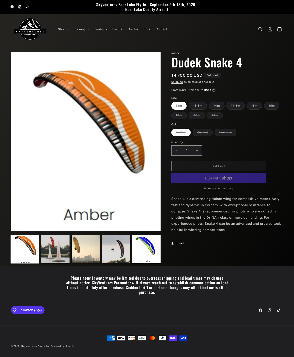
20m (199, 116)
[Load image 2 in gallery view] (55, 249)
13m (181, 107)
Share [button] (180, 243)
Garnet (205, 133)
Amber (183, 133)
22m (217, 116)
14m (219, 107)
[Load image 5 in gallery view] (146, 249)
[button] (63, 29)
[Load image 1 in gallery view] (25, 249)
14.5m (238, 107)
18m (181, 116)
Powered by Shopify (63, 346)
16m (274, 107)
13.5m (200, 107)
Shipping (177, 81)
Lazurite (227, 133)
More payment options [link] (218, 188)
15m (256, 107)
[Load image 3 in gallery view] (86, 249)
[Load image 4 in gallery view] (116, 249)
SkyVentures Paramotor (35, 346)
